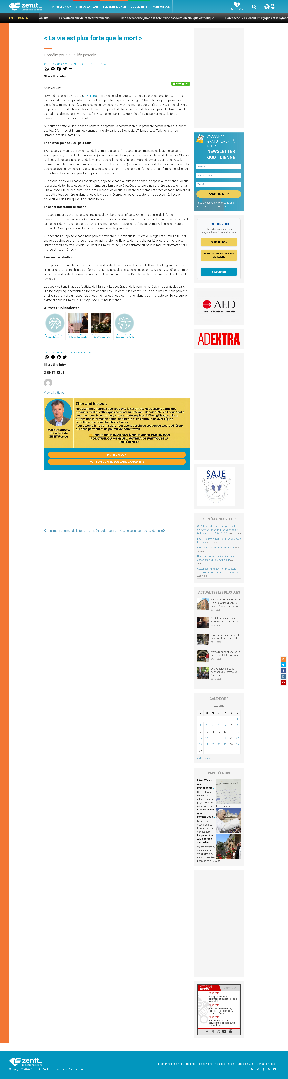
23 (200, 744)
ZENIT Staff (78, 64)
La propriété (188, 1063)
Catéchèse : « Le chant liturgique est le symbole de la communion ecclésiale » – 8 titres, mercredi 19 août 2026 (218, 530)
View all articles (54, 392)
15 (237, 731)
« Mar (200, 758)
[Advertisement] (117, 498)
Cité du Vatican (87, 6)
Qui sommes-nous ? (167, 1063)
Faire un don (161, 6)
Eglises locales (100, 64)
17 (206, 738)
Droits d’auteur (246, 1063)
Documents (139, 6)
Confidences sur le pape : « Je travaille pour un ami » (224, 620)
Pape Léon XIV (61, 6)
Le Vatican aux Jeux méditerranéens (43, 18)
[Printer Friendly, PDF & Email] (180, 84)
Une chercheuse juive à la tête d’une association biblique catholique (126, 18)
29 (237, 744)
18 (213, 738)
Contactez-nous (266, 1063)
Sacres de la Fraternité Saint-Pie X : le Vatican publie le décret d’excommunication (226, 602)
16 (200, 738)
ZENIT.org (89, 95)
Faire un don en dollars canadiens (117, 461)
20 (225, 738)
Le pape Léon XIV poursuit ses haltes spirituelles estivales (205, 842)
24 (206, 744)
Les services (205, 1063)
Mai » (207, 758)
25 (213, 744)
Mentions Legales (225, 1063)
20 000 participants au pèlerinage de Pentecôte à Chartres (224, 672)
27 (225, 744)
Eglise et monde (114, 6)
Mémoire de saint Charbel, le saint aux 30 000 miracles (225, 654)
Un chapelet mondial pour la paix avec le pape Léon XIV (225, 637)
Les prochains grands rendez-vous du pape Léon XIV (206, 816)
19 (219, 738)
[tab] (208, 988)
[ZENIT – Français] (29, 6)
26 (219, 744)
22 (237, 738)
